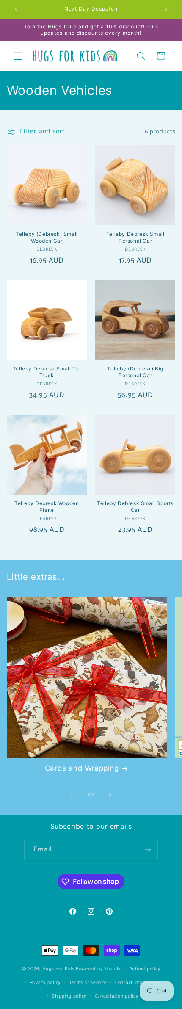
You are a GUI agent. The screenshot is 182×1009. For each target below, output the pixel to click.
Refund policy (144, 969)
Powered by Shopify (98, 969)
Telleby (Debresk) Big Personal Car (135, 372)
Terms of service (88, 983)
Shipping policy (69, 996)
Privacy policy (45, 983)
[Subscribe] (147, 850)
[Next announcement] (166, 9)
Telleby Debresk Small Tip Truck (47, 372)
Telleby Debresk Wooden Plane (46, 506)
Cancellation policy (116, 996)
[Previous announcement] (16, 9)
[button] (18, 56)
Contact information (138, 983)
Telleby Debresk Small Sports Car (135, 506)
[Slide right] (110, 794)
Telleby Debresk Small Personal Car (135, 237)
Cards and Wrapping (82, 768)
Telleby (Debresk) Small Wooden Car (47, 237)
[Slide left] (72, 794)
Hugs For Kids (58, 969)
